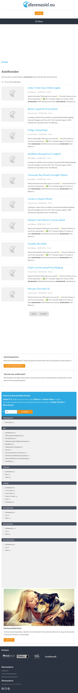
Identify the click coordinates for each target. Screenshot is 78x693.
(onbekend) (10, 433)
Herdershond (10, 438)
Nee (7, 518)
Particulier (9, 422)
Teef (8, 477)
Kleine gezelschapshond (14, 435)
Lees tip (9, 640)
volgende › (43, 313)
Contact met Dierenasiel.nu (9, 674)
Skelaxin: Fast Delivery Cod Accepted (46, 220)
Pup (7, 499)
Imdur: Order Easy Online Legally (44, 87)
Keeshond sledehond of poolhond (17, 455)
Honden (5, 62)
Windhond (9, 461)
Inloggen (39, 13)
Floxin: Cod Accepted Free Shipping (45, 267)
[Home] (39, 7)
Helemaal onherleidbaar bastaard (17, 441)
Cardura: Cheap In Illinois (40, 198)
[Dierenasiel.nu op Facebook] (3, 688)
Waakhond (9, 444)
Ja (7, 515)
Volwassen (9, 502)
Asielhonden (5, 670)
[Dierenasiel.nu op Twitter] (5, 688)
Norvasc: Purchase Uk (39, 288)
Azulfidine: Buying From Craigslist (44, 153)
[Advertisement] (39, 39)
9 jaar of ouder (11, 496)
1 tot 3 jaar (10, 490)
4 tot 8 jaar (10, 493)
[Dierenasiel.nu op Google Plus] (8, 688)
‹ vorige (33, 313)
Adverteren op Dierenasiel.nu (10, 677)
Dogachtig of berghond (14, 447)
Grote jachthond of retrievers (16, 453)
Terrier (8, 450)
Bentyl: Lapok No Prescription (43, 109)
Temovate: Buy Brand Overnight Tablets (48, 175)
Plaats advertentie (14, 366)
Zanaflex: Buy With (37, 243)
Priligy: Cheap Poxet (38, 130)
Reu (7, 474)
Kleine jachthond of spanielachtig (17, 458)
